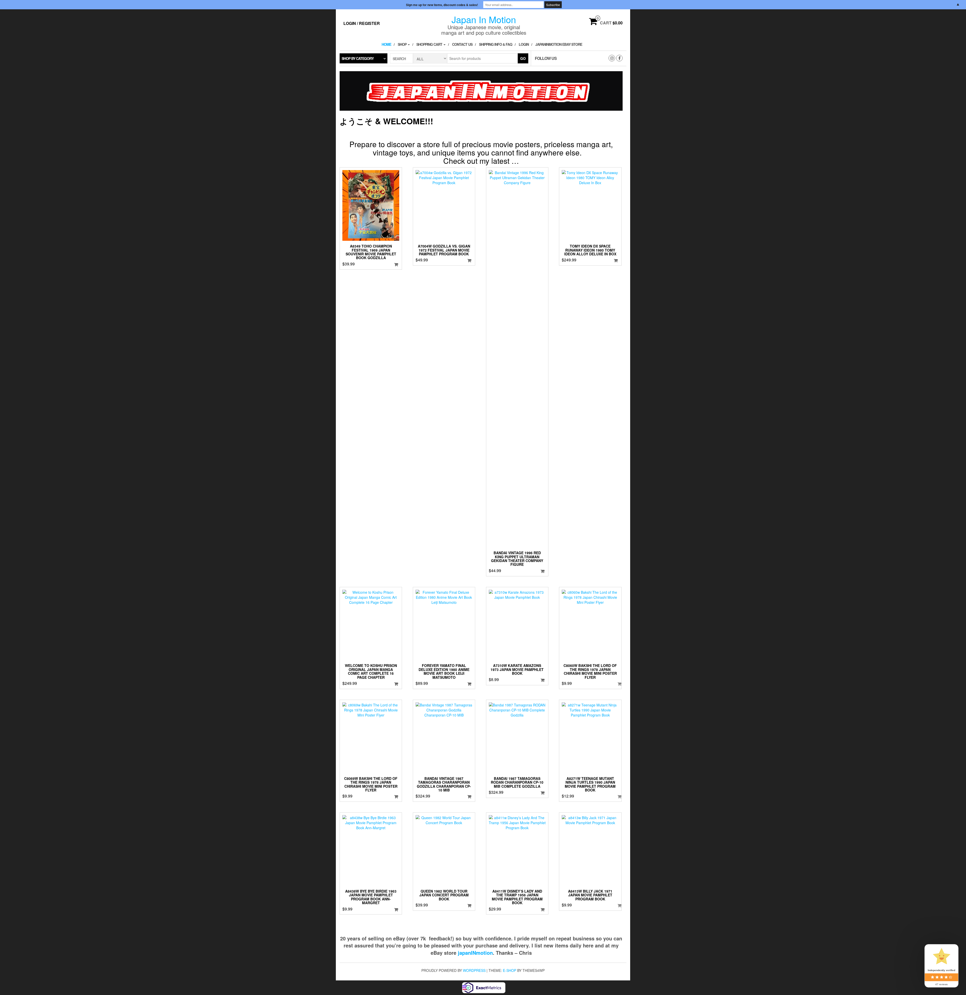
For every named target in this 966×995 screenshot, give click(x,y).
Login (524, 44)
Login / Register (361, 23)
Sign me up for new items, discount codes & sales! (442, 5)
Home (386, 44)
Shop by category (358, 58)
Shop (402, 44)
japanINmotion (475, 952)
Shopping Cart (429, 44)
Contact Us (462, 44)
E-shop (509, 970)
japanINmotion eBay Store (558, 44)
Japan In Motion (484, 19)
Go (523, 58)
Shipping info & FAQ (495, 44)
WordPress (474, 970)
